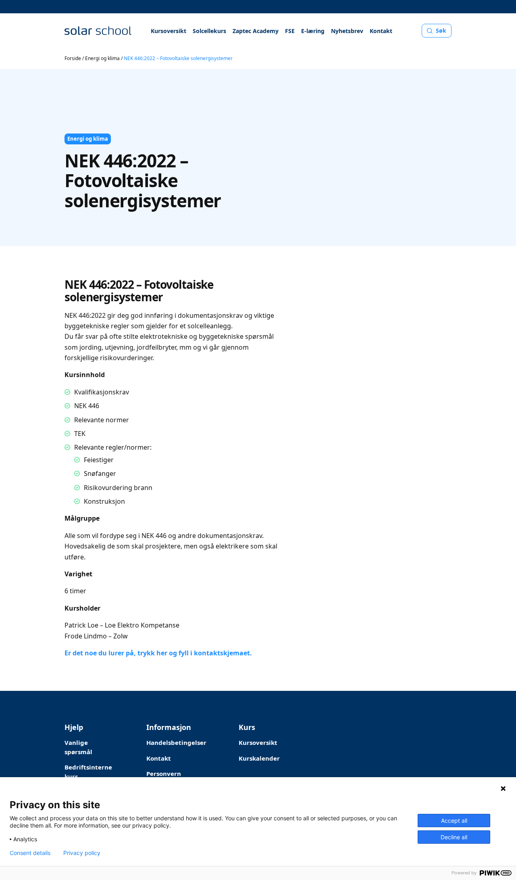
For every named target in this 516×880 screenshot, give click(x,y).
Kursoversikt (168, 31)
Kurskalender (259, 758)
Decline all (454, 837)
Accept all (454, 820)
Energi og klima (102, 58)
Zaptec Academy (256, 31)
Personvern (163, 773)
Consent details (30, 853)
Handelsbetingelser (176, 742)
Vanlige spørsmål (78, 747)
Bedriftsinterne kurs (88, 771)
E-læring (313, 31)
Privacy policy (81, 853)
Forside (72, 58)
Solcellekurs (209, 31)
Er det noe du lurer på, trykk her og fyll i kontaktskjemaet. (158, 653)
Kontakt (381, 31)
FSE (290, 31)
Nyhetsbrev (347, 31)
